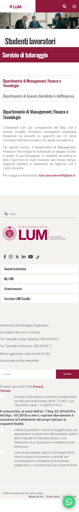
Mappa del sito (36, 496)
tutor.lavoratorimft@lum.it (57, 175)
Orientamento (13, 288)
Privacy (38, 386)
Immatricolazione (15, 269)
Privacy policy (53, 496)
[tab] (39, 83)
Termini (5, 391)
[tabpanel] (39, 20)
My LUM (8, 278)
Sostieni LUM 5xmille (17, 298)
